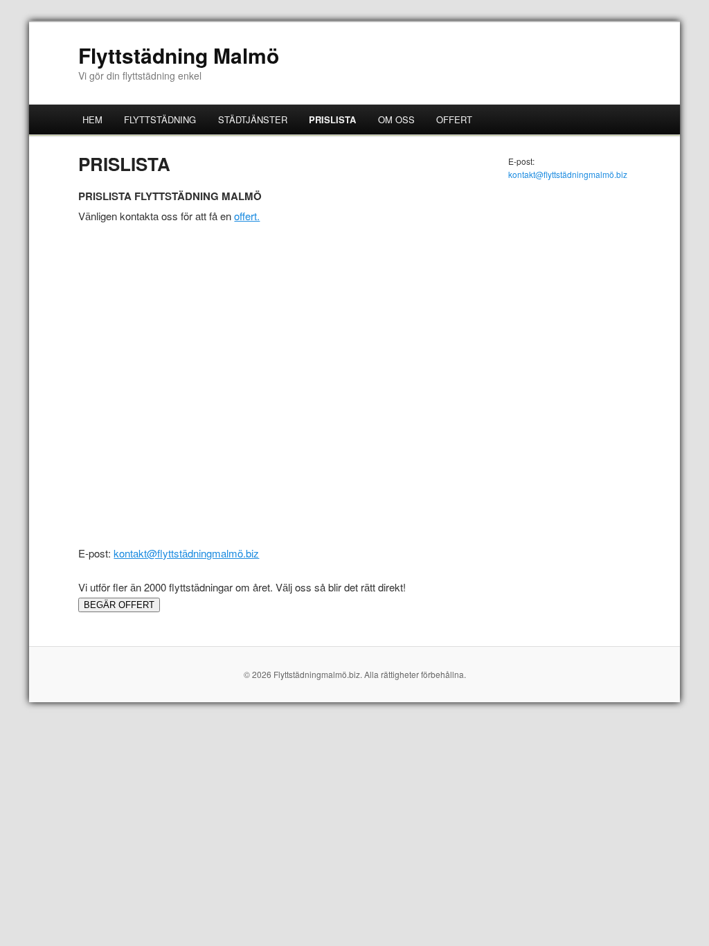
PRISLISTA (332, 119)
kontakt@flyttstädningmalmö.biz (186, 553)
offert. (247, 215)
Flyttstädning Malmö (178, 55)
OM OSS (396, 119)
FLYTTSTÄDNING (160, 119)
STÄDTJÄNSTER (252, 119)
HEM (92, 119)
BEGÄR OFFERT (119, 605)
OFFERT (454, 119)
